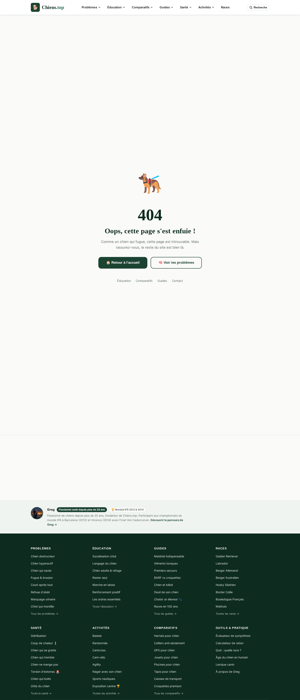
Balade (97, 635)
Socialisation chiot (104, 556)
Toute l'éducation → (104, 606)
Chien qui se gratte (43, 650)
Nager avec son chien (107, 671)
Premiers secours (165, 570)
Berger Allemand (227, 570)
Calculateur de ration (229, 643)
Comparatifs (140, 7)
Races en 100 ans (166, 606)
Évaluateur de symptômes (233, 635)
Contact (177, 280)
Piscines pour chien (167, 664)
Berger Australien (227, 577)
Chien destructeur (43, 556)
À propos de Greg (228, 671)
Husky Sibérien (226, 584)
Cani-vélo (98, 657)
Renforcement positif (106, 592)
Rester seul (99, 577)
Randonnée (100, 643)
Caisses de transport (168, 678)
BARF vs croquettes (167, 577)
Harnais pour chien (166, 635)
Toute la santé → (41, 693)
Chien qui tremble (42, 657)
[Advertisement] (150, 467)
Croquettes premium (167, 686)
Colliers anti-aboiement (169, 643)
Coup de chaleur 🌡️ (44, 643)
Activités (204, 7)
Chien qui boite (41, 678)
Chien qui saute (41, 570)
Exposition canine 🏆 (106, 686)
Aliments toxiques (166, 563)
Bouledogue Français (230, 599)
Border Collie (224, 592)
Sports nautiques (103, 678)
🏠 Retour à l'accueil (123, 263)
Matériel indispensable (169, 556)
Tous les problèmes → (44, 613)
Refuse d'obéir (40, 592)
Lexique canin (225, 664)
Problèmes (89, 7)
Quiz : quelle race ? (228, 650)
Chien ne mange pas (44, 664)
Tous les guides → (165, 613)
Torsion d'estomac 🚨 (45, 671)
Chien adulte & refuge (106, 570)
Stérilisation (38, 635)
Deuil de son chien (166, 592)
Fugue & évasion (42, 577)
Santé (184, 7)
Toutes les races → (227, 613)
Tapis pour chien (165, 671)
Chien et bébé (163, 584)
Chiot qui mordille (42, 606)
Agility (96, 664)
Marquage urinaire (43, 599)
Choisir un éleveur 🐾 (168, 599)
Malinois (221, 606)
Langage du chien (104, 563)
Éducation (114, 7)
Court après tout (42, 584)
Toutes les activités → (106, 693)
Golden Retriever (227, 556)
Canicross (99, 650)
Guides (165, 7)
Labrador (222, 563)
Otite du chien (40, 686)
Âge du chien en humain (232, 657)
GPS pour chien (164, 650)
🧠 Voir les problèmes (176, 263)
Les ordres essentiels (106, 599)
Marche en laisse (103, 584)
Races (225, 7)
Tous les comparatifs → (168, 693)
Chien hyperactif (42, 563)
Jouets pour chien (166, 657)
